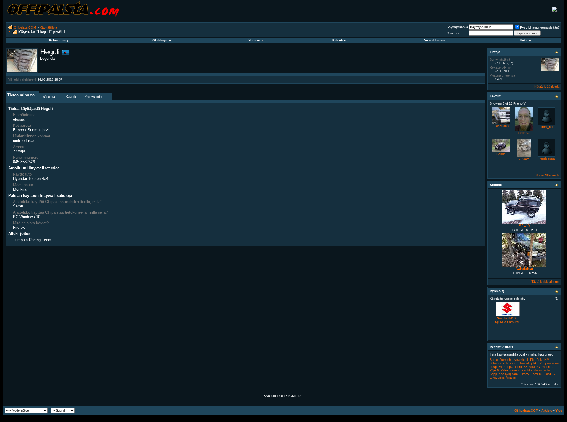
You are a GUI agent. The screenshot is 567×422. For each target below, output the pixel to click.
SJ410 (524, 226)
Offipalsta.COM (25, 27)
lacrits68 (521, 367)
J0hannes (497, 363)
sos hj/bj (505, 374)
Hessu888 (501, 126)
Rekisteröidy (59, 40)
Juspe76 (496, 367)
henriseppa (547, 158)
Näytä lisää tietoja (546, 86)
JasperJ (511, 363)
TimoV (524, 374)
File (532, 359)
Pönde (501, 154)
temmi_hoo (546, 127)
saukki (527, 370)
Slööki (537, 370)
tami (515, 374)
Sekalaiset (524, 269)
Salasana (453, 33)
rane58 (515, 370)
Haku (524, 40)
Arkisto (547, 410)
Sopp (493, 374)
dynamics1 (520, 359)
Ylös (558, 410)
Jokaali (524, 363)
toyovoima (497, 377)
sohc (547, 370)
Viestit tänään (434, 40)
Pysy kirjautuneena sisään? (540, 27)
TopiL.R (549, 374)
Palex (505, 370)
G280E (524, 158)
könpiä (508, 367)
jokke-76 (537, 363)
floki (539, 359)
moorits (547, 367)
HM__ (548, 359)
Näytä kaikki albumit (545, 281)
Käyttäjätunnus (457, 27)
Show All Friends (547, 175)
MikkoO (534, 367)
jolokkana (552, 363)
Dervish (505, 359)
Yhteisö (254, 40)
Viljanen (511, 377)
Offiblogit (159, 40)
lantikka (523, 132)
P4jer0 (494, 370)
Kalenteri (339, 40)
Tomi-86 (536, 374)
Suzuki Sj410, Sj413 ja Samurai (507, 320)
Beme (494, 359)
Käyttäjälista (48, 27)
